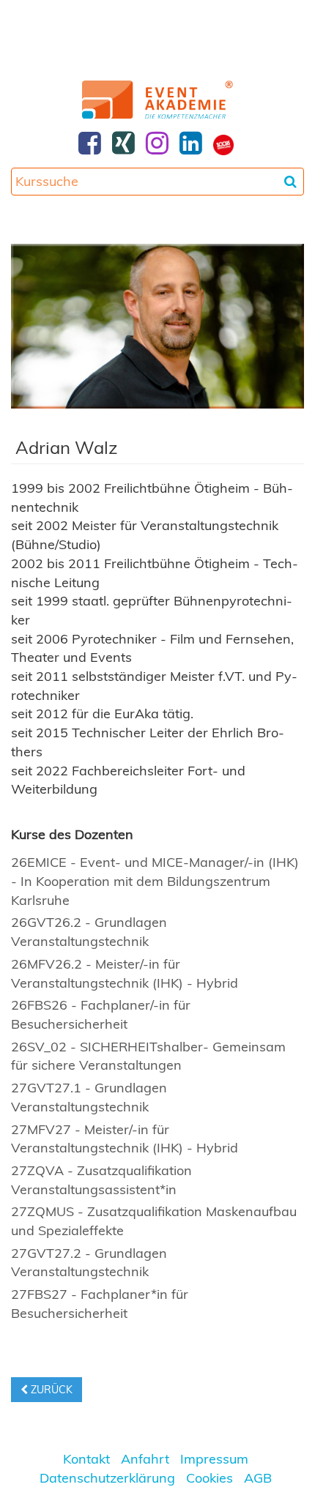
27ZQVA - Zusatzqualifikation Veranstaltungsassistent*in (101, 1180)
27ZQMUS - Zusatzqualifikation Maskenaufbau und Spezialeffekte (154, 1221)
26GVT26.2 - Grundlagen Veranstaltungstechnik (89, 932)
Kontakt (86, 1458)
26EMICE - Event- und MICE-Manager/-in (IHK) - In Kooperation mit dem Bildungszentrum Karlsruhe (155, 881)
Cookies (209, 1477)
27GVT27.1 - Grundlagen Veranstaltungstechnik (89, 1097)
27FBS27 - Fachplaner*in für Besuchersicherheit (99, 1304)
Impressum (214, 1458)
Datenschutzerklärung (107, 1477)
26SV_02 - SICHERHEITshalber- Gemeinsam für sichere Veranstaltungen (148, 1056)
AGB (258, 1477)
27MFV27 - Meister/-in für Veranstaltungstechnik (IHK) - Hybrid (124, 1139)
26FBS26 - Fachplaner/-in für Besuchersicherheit (100, 1014)
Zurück (50, 1389)
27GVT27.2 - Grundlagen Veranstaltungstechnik (89, 1263)
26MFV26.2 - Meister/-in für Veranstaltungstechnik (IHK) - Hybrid (124, 973)
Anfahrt (145, 1458)
